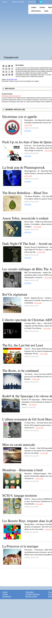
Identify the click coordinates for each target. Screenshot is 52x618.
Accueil (5, 2)
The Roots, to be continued (20, 370)
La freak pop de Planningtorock (23, 167)
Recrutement (7, 596)
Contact (5, 594)
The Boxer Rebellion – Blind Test (25, 192)
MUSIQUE (27, 131)
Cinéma (42, 7)
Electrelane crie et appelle (19, 116)
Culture (33, 7)
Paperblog (13, 9)
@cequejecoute (12, 79)
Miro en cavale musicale (18, 444)
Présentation (29, 592)
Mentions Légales (31, 596)
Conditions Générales (32, 594)
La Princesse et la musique (20, 546)
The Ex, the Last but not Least (22, 345)
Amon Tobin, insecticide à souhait (25, 218)
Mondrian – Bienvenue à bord (22, 470)
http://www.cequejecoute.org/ (11, 96)
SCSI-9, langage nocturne (19, 495)
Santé (46, 11)
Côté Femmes (36, 11)
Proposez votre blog (18, 2)
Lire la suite (28, 125)
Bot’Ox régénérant (14, 294)
